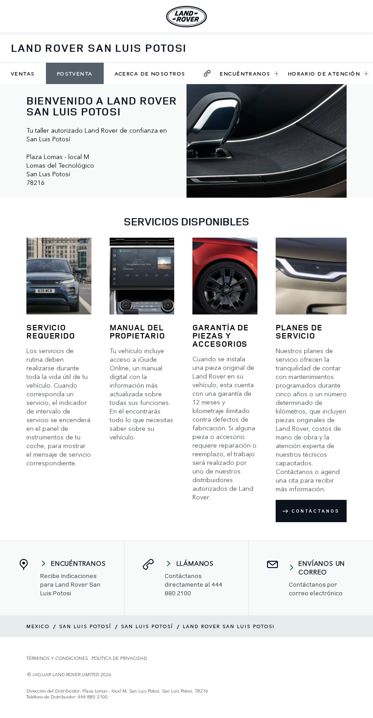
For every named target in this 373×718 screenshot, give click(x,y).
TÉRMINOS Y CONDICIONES (57, 658)
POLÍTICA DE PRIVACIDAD (119, 658)
